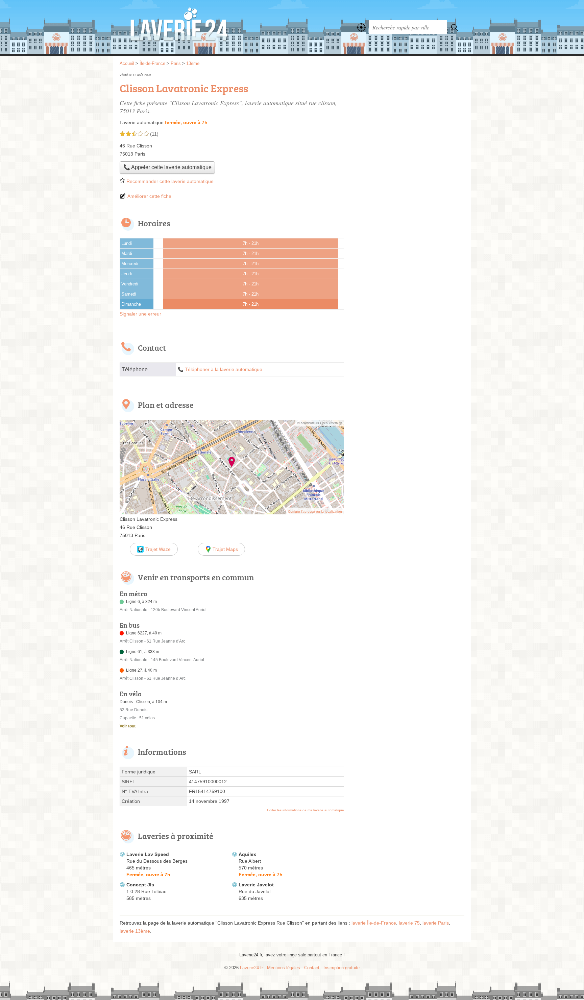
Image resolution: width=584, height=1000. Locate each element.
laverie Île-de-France (373, 923)
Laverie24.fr (194, 27)
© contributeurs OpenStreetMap (319, 423)
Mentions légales (283, 967)
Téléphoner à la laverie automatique (223, 369)
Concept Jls (140, 884)
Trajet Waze (158, 549)
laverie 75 (409, 923)
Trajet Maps (225, 549)
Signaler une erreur (140, 314)
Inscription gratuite (341, 967)
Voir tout (128, 726)
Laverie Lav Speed (147, 854)
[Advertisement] (407, 119)
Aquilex (247, 854)
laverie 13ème (135, 931)
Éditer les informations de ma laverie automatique (305, 810)
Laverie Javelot (256, 884)
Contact (311, 967)
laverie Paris (435, 923)
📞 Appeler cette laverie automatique (167, 167)
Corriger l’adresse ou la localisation (315, 511)
